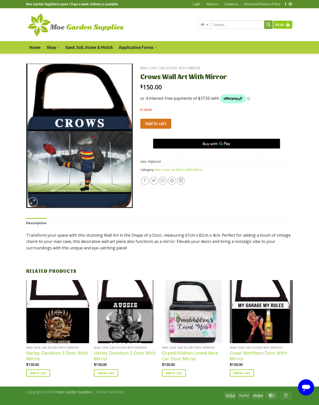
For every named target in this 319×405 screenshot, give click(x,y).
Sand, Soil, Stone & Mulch (89, 47)
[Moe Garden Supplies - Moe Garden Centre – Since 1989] (75, 24)
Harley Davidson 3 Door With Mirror (57, 356)
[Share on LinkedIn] (181, 181)
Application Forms (136, 47)
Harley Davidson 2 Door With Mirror (125, 356)
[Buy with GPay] (216, 144)
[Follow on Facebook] (285, 4)
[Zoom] (33, 202)
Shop (51, 47)
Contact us (231, 4)
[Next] (292, 333)
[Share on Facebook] (145, 181)
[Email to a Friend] (163, 181)
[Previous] (26, 333)
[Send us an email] (290, 4)
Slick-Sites (116, 392)
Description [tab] (36, 223)
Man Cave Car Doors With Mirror (170, 68)
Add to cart (155, 123)
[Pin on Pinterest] (172, 181)
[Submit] (268, 24)
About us (212, 4)
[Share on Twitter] (154, 181)
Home (35, 47)
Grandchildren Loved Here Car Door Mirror (190, 356)
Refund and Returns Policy (262, 4)
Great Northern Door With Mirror (258, 356)
